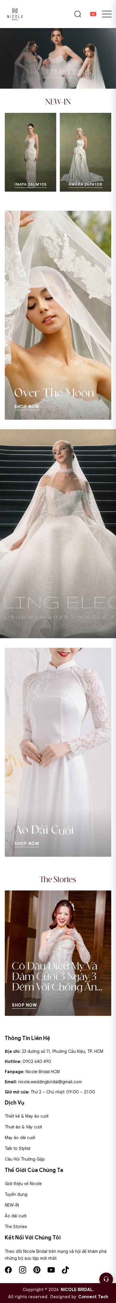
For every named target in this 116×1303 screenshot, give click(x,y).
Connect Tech (93, 1296)
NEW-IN (12, 1205)
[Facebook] (8, 1269)
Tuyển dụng (16, 1194)
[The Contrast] (58, 58)
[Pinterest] (36, 1269)
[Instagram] (22, 1269)
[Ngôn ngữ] (93, 14)
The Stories (16, 1226)
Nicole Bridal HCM (43, 1071)
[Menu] (107, 14)
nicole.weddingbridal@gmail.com (50, 1081)
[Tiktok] (65, 1269)
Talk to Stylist (17, 1148)
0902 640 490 (37, 1061)
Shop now (24, 1005)
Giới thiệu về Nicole (23, 1183)
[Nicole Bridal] (14, 14)
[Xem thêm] (12, 152)
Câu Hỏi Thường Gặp (25, 1159)
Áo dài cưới (15, 1216)
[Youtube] (51, 1269)
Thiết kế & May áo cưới (26, 1116)
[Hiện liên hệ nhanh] (106, 1279)
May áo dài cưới (20, 1137)
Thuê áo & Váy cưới (23, 1127)
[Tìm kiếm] (77, 14)
